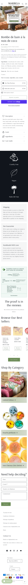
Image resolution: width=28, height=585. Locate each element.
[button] (27, 7)
